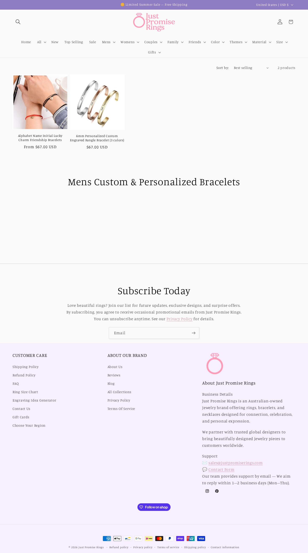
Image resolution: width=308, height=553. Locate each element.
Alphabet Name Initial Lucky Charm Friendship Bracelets (40, 138)
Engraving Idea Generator (34, 400)
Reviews (113, 375)
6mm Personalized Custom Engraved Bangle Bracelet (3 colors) (97, 138)
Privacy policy (143, 547)
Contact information (225, 547)
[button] (18, 21)
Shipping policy (195, 547)
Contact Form (221, 469)
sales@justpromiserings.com (235, 462)
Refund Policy (24, 375)
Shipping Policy (26, 367)
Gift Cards (21, 417)
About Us (115, 367)
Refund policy (118, 547)
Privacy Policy (180, 318)
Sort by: (222, 68)
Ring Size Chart (25, 392)
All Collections (119, 392)
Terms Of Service (121, 409)
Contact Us (21, 409)
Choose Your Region (29, 425)
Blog (111, 384)
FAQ (16, 384)
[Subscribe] (193, 333)
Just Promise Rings (91, 547)
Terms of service (168, 547)
